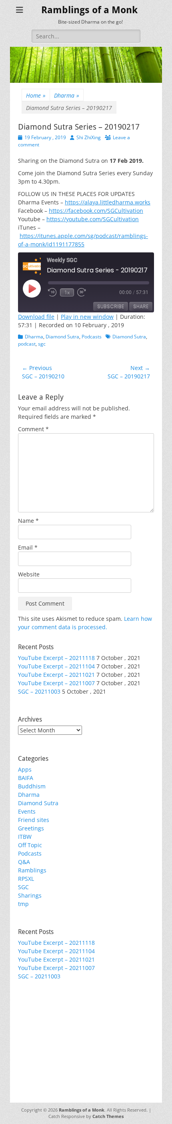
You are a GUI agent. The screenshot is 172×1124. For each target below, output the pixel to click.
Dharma (66, 95)
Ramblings (32, 870)
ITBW (25, 836)
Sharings (30, 895)
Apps (25, 769)
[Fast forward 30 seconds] (82, 292)
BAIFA (25, 778)
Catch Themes (108, 1116)
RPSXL (26, 878)
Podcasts (92, 336)
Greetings (31, 828)
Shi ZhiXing (88, 137)
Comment (33, 429)
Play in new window (87, 316)
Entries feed (34, 1021)
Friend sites (33, 820)
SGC (23, 887)
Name (28, 520)
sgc (42, 343)
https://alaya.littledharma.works (107, 202)
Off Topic (30, 845)
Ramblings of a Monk (89, 10)
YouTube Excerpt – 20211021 (56, 674)
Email (28, 547)
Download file (36, 316)
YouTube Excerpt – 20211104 (56, 666)
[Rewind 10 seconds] (52, 292)
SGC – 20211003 (39, 691)
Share (140, 306)
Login (25, 1013)
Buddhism (32, 786)
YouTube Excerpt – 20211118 (56, 658)
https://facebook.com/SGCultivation (96, 210)
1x (67, 292)
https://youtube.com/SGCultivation (92, 219)
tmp (23, 904)
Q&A (24, 862)
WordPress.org (37, 1038)
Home (36, 95)
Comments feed (39, 1030)
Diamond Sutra (62, 336)
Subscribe (110, 306)
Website (29, 574)
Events (27, 811)
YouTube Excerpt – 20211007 (56, 683)
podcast (27, 343)
